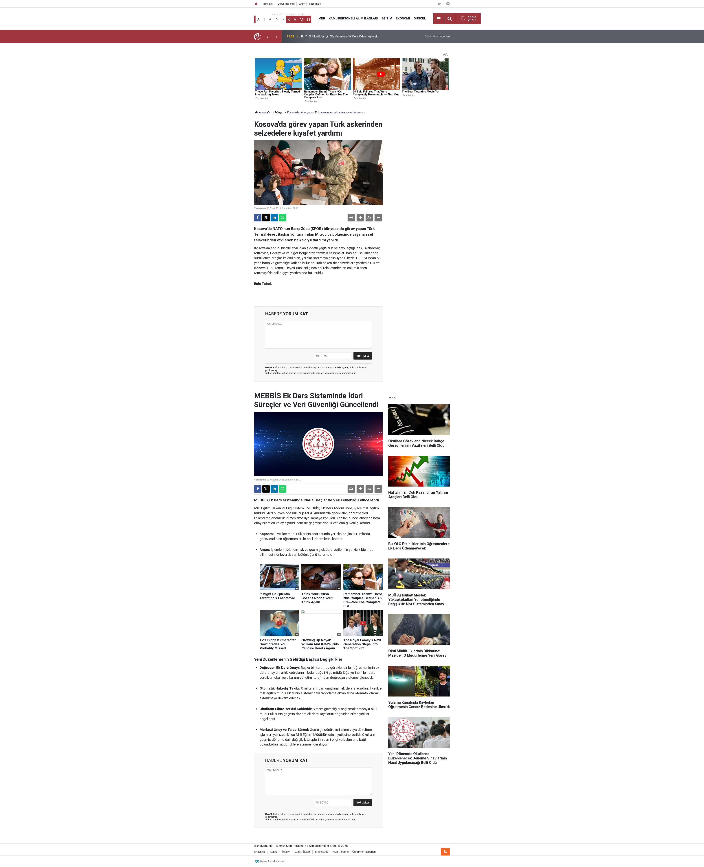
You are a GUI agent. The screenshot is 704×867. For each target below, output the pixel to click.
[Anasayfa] (256, 3)
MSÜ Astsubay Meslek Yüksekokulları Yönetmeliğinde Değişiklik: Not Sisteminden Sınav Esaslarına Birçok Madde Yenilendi (345, 36)
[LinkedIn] (274, 217)
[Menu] (438, 18)
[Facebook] (257, 217)
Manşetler (268, 3)
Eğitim (387, 18)
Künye (273, 851)
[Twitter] (266, 217)
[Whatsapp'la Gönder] (282, 217)
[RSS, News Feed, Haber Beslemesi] (445, 851)
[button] (360, 217)
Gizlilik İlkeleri (303, 851)
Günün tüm (437, 36)
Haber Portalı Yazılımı (272, 861)
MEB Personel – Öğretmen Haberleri (354, 851)
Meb (321, 18)
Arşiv (302, 3)
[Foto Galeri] (448, 3)
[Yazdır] (351, 217)
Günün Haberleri (286, 3)
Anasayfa (264, 112)
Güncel (420, 18)
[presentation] (267, 36)
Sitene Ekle (315, 3)
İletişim (286, 851)
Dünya (279, 112)
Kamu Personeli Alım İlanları (353, 18)
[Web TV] (439, 3)
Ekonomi (403, 18)
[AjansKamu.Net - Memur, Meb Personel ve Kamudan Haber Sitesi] (282, 18)
